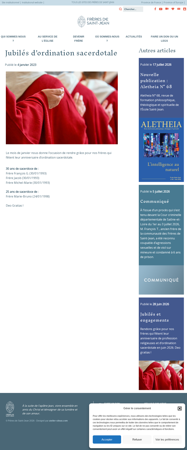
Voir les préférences (167, 439)
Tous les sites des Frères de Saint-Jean (93, 2)
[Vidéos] (166, 9)
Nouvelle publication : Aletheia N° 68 (156, 80)
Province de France (151, 2)
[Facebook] (154, 8)
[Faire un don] (171, 9)
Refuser (137, 439)
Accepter (107, 439)
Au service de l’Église (47, 38)
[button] (180, 408)
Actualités (134, 36)
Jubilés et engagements (154, 317)
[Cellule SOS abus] (183, 8)
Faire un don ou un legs (164, 38)
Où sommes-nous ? (107, 38)
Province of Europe (173, 2)
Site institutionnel (10, 2)
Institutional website (32, 2)
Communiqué (154, 201)
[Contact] (177, 9)
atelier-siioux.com (58, 420)
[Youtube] (159, 9)
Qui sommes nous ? (13, 38)
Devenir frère (78, 38)
